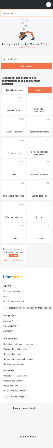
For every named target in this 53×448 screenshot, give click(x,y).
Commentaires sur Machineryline (18, 359)
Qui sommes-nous (11, 291)
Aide (5, 296)
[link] (13, 254)
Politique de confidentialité (15, 349)
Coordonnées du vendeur (14, 301)
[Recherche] (49, 13)
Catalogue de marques (13, 364)
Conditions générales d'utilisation (18, 344)
